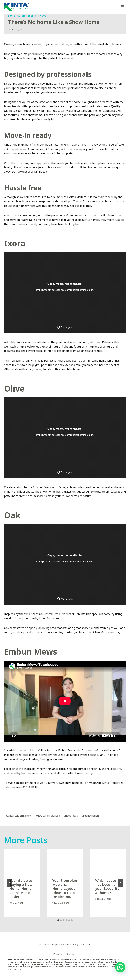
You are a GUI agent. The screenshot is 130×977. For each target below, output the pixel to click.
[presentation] (22, 861)
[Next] (120, 883)
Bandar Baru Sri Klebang (19, 815)
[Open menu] (122, 7)
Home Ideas (71, 815)
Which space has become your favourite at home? (107, 886)
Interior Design (90, 815)
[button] (120, 967)
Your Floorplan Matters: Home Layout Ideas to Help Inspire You (64, 888)
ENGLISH (33, 16)
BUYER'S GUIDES (17, 16)
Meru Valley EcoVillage (48, 815)
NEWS (43, 16)
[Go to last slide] (9, 883)
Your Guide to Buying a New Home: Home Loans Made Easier (20, 888)
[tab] (58, 920)
